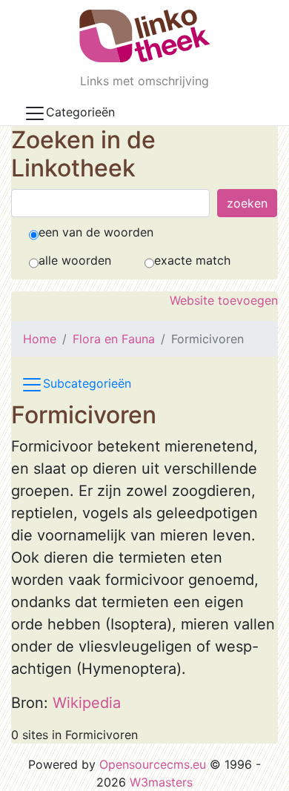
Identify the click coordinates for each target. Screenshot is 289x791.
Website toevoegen (224, 300)
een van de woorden (96, 232)
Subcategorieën (87, 383)
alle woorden (75, 260)
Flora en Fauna (114, 338)
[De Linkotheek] (144, 36)
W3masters (161, 782)
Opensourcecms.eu (152, 764)
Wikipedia (87, 703)
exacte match (192, 260)
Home (39, 338)
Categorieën (80, 112)
